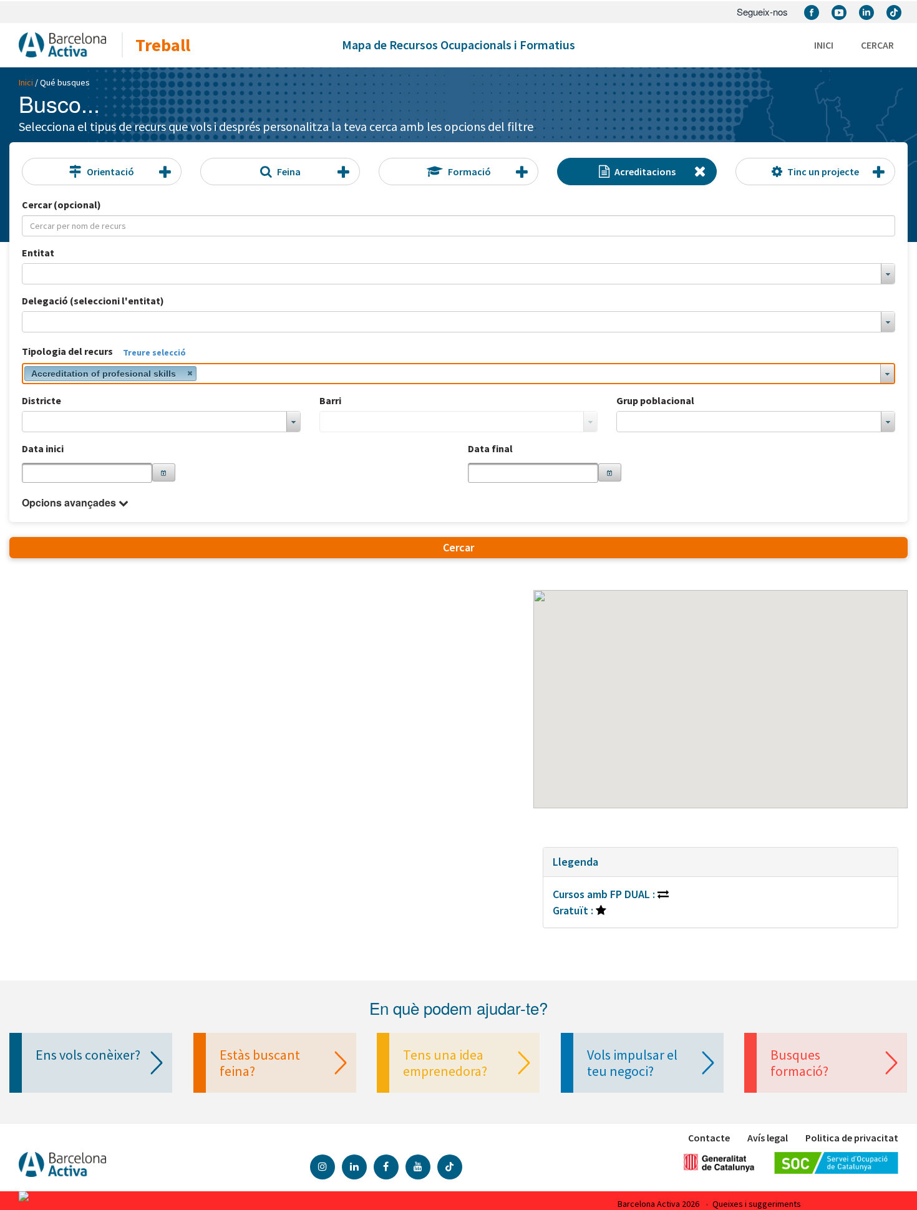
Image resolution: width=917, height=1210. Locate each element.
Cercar (877, 45)
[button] (163, 472)
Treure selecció (154, 352)
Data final (490, 448)
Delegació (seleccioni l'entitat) (93, 300)
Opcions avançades (69, 502)
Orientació (110, 171)
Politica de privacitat (851, 1137)
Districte (41, 400)
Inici (823, 45)
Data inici (43, 448)
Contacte (709, 1137)
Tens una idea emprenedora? (445, 1063)
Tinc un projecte (823, 171)
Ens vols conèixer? (88, 1054)
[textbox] (87, 473)
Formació (469, 171)
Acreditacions (645, 171)
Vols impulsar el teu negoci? (632, 1063)
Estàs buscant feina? (260, 1063)
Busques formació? (799, 1063)
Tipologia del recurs (67, 351)
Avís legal (767, 1137)
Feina (289, 171)
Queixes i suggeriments (756, 1203)
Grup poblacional (655, 400)
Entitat (38, 252)
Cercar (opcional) (61, 204)
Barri (330, 400)
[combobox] (458, 273)
